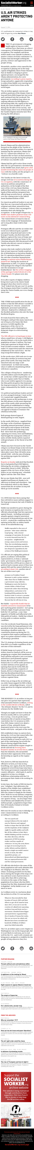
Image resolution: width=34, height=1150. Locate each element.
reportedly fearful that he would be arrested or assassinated (15, 604)
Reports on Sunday (8, 462)
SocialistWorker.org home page (17, 1144)
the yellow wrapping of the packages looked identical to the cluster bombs (16, 272)
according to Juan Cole (9, 569)
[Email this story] (22, 40)
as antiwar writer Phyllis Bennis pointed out (16, 260)
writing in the (17, 703)
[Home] (13, 2)
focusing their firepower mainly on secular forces (14, 748)
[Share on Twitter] (3, 40)
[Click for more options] (31, 40)
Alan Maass (5, 9)
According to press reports (21, 79)
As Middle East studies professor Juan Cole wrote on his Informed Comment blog (17, 214)
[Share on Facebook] (12, 40)
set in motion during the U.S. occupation (16, 181)
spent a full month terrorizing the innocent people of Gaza (17, 169)
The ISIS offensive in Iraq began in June (16, 336)
